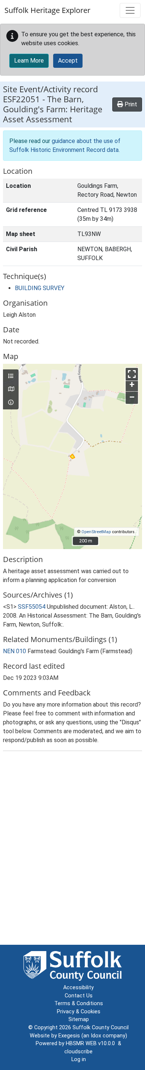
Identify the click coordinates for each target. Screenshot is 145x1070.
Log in (78, 1059)
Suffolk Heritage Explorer (47, 10)
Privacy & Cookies (78, 1011)
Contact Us (79, 996)
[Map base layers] (10, 389)
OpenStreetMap (96, 531)
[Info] (10, 402)
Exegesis (69, 1036)
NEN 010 (14, 651)
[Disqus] (72, 849)
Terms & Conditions (78, 1003)
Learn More (29, 60)
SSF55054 (31, 606)
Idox (96, 1036)
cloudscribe (78, 1052)
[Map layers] (10, 376)
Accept (68, 60)
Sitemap (78, 1019)
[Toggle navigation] (130, 10)
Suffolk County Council (100, 1027)
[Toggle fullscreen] (132, 374)
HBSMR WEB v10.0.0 (92, 1043)
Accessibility (78, 987)
